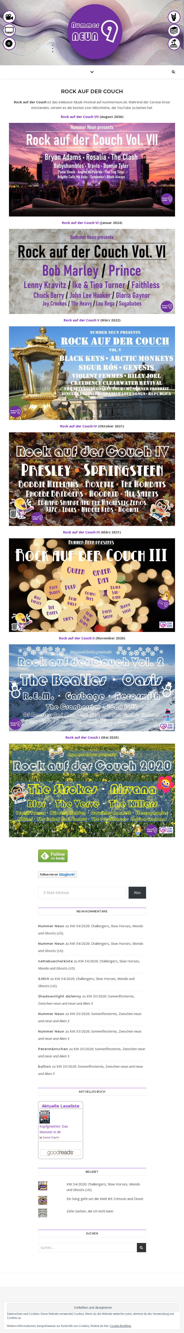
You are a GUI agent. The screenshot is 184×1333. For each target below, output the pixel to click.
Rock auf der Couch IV (78, 426)
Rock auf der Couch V (81, 320)
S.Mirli (43, 979)
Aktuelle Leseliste (60, 1106)
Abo (137, 892)
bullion (44, 1067)
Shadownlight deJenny (59, 996)
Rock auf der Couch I (83, 737)
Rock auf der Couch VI (80, 222)
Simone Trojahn (51, 1137)
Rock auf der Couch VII (80, 116)
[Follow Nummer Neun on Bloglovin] (92, 874)
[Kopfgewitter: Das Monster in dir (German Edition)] (60, 1118)
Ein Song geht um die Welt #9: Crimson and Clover (105, 1198)
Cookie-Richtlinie (120, 1326)
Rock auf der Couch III (81, 532)
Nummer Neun (51, 926)
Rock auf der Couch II (77, 638)
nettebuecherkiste (55, 961)
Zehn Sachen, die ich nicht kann (90, 1211)
